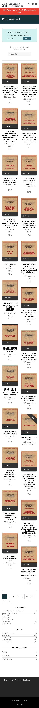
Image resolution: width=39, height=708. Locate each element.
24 (18, 49)
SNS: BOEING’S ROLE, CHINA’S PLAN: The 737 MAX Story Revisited (10, 392)
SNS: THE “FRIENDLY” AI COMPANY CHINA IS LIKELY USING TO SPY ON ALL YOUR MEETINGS (10, 136)
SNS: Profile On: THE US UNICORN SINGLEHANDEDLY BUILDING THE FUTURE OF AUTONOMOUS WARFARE (28, 480)
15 (5, 601)
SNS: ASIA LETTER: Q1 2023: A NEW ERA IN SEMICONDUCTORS (29, 573)
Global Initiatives (8, 619)
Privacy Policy (8, 680)
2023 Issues (8, 97)
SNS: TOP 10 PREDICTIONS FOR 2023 (10, 558)
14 (31, 597)
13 (27, 597)
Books (4, 652)
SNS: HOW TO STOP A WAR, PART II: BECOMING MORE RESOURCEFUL (28, 224)
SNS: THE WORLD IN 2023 (29, 439)
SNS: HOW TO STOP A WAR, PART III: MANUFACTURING (10, 180)
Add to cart (7, 81)
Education (5, 615)
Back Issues (12, 98)
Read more (26, 432)
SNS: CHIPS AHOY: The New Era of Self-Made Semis (29, 399)
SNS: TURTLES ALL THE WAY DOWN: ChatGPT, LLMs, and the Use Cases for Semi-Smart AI (10, 91)
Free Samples (31, 444)
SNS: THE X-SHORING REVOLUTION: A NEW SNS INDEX (10, 474)
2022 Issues (8, 563)
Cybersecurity (6, 638)
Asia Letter (6, 635)
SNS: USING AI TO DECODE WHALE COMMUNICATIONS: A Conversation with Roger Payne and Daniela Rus (29, 91)
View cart (27, 38)
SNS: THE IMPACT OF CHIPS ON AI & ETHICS (10, 350)
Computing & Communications (13, 611)
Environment (6, 617)
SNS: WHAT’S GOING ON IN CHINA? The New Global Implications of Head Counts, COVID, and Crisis (29, 528)
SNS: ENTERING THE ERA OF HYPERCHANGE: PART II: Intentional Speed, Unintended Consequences (29, 269)
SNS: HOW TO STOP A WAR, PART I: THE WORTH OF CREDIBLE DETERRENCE (10, 307)
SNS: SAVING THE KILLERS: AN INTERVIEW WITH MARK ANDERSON (29, 136)
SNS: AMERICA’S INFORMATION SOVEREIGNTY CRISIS (28, 181)
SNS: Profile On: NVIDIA (10, 265)
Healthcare (6, 622)
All (24, 49)
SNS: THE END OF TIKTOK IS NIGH (10, 433)
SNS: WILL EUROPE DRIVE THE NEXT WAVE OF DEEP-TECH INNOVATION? (29, 357)
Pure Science (6, 624)
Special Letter (7, 642)
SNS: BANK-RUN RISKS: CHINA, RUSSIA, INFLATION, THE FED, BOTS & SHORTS (10, 223)
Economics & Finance (9, 613)
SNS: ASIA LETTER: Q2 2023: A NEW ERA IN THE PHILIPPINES (29, 314)
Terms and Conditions (22, 680)
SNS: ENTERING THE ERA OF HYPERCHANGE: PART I (10, 517)
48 (21, 49)
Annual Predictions (8, 633)
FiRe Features (6, 640)
